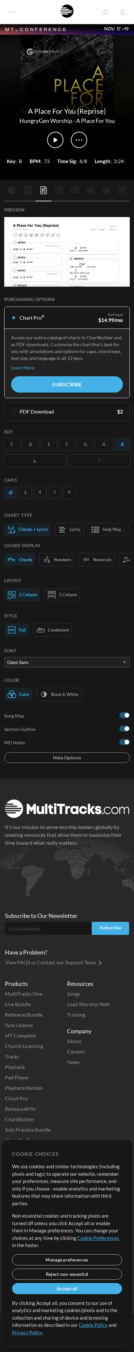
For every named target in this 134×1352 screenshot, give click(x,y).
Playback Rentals (24, 1088)
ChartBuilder (19, 1119)
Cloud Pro (16, 1098)
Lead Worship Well (88, 1004)
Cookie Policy (93, 1325)
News (73, 1062)
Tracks (12, 1056)
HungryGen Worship (46, 120)
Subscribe (67, 384)
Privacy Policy (27, 1332)
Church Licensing (24, 1046)
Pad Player (17, 1077)
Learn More (22, 367)
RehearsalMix (20, 1109)
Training (76, 1014)
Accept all (67, 1288)
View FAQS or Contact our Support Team (51, 962)
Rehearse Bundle (24, 1014)
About (74, 1041)
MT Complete (20, 1035)
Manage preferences (67, 1259)
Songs (73, 993)
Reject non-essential (67, 1274)
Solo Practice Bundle (28, 1129)
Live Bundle (18, 1004)
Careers (76, 1051)
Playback (15, 1067)
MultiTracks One (23, 993)
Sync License (19, 1025)
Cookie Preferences (98, 1238)
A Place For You (95, 120)
